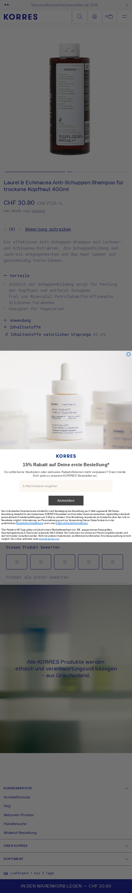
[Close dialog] (128, 354)
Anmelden (66, 501)
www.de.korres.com (49, 539)
